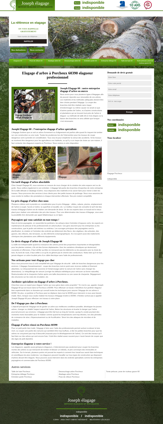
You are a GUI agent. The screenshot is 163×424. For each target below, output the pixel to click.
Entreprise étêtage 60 (108, 61)
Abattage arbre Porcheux (69, 374)
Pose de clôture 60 (36, 61)
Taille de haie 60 (127, 61)
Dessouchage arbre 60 (72, 61)
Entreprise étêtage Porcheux (23, 374)
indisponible (93, 2)
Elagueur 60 (18, 61)
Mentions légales (100, 420)
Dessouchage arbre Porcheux (71, 371)
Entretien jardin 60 (90, 61)
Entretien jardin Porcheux (21, 377)
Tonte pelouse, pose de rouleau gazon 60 (145, 62)
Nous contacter (36, 50)
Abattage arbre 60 (54, 61)
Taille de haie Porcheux (20, 371)
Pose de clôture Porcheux (69, 377)
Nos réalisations (18, 50)
